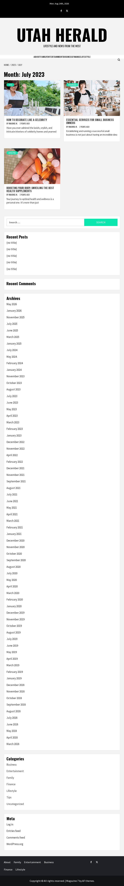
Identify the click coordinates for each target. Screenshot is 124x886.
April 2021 (12, 514)
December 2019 (15, 612)
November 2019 (15, 619)
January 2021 (13, 534)
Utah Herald (62, 34)
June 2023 (12, 402)
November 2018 (15, 691)
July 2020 (11, 573)
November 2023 (15, 376)
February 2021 (14, 527)
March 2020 (12, 593)
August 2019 (13, 632)
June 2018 (12, 724)
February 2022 (14, 462)
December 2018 (15, 685)
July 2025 (11, 324)
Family (43, 56)
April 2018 (12, 737)
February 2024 (14, 363)
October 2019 (14, 626)
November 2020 (15, 547)
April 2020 (12, 586)
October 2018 (14, 698)
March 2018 (12, 744)
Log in (9, 824)
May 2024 (11, 356)
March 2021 (12, 521)
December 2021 (15, 468)
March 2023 (12, 422)
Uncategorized (15, 804)
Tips (10, 84)
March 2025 (12, 337)
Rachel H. (13, 123)
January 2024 (13, 370)
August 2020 (13, 567)
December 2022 (15, 442)
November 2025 (15, 317)
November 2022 (15, 448)
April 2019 (12, 658)
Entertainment (55, 56)
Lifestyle (86, 56)
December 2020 (15, 540)
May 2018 (11, 731)
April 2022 (12, 455)
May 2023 (11, 409)
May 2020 (11, 580)
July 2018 (11, 718)
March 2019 (12, 665)
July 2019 (11, 639)
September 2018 (16, 704)
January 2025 (13, 343)
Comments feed (15, 837)
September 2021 (16, 481)
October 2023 (14, 383)
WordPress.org (14, 844)
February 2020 (14, 599)
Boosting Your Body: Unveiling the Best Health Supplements (30, 189)
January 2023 (13, 435)
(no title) (11, 242)
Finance (77, 56)
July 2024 (11, 350)
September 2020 (16, 560)
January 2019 (13, 678)
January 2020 (13, 606)
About (37, 56)
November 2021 (15, 475)
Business (68, 56)
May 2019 (11, 652)
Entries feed (13, 831)
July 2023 (11, 396)
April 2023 (12, 415)
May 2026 (11, 304)
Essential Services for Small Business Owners (90, 121)
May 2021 (11, 507)
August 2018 (13, 711)
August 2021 (13, 488)
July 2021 (11, 494)
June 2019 (12, 645)
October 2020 (14, 553)
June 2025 (12, 330)
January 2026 (13, 310)
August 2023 (13, 389)
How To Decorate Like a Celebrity (26, 120)
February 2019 (14, 672)
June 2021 (12, 501)
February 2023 (14, 429)
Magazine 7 (72, 880)
